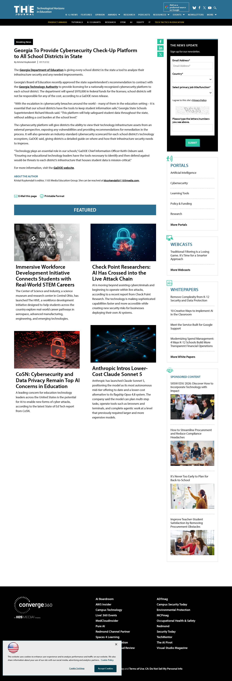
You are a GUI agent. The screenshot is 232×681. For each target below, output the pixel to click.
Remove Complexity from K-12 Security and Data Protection (190, 298)
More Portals (179, 225)
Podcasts (144, 14)
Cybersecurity (179, 183)
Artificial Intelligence (183, 173)
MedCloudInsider (107, 621)
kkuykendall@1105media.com (121, 180)
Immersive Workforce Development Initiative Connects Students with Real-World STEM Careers (45, 275)
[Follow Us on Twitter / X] (204, 7)
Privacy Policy (199, 100)
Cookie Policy (107, 660)
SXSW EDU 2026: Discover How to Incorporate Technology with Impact (192, 387)
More (210, 14)
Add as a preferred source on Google (178, 7)
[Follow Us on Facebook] (199, 7)
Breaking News (23, 41)
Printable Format (54, 196)
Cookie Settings (77, 668)
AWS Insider (103, 604)
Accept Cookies (105, 668)
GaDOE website (63, 168)
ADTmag (162, 599)
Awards (112, 14)
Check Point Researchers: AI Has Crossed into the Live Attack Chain (121, 272)
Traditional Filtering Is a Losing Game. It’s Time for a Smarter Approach (190, 255)
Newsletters (196, 14)
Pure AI (100, 626)
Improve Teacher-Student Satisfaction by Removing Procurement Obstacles (187, 522)
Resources (159, 14)
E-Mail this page (27, 196)
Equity (140, 22)
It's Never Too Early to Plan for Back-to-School (189, 478)
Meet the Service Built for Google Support (191, 326)
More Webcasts (180, 270)
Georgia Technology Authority (38, 87)
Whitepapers (184, 289)
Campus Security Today (172, 604)
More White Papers (183, 357)
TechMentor (164, 637)
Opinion (100, 14)
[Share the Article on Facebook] (160, 41)
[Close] (116, 644)
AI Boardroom (105, 599)
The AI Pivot (164, 642)
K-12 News (72, 14)
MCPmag (163, 615)
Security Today (166, 631)
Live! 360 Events (106, 615)
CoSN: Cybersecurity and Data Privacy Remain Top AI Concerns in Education (48, 380)
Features (86, 14)
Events (177, 14)
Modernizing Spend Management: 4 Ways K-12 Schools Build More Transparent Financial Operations (192, 342)
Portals (179, 165)
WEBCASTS (181, 244)
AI (131, 22)
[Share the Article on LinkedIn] (160, 48)
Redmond (163, 626)
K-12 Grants (94, 22)
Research (129, 14)
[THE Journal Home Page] (39, 10)
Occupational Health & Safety (176, 621)
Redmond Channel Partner (113, 631)
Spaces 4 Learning (107, 637)
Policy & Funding (181, 203)
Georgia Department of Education (42, 70)
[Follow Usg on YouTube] (209, 8)
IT (149, 22)
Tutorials (77, 22)
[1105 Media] (34, 635)
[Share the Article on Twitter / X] (160, 54)
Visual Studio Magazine (172, 648)
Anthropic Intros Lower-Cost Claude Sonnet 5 (120, 371)
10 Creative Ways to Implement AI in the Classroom (192, 312)
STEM (123, 22)
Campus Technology (109, 610)
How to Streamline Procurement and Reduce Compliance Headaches (191, 433)
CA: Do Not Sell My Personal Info (163, 668)
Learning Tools (180, 193)
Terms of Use (136, 668)
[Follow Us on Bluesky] (194, 8)
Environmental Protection (173, 610)
